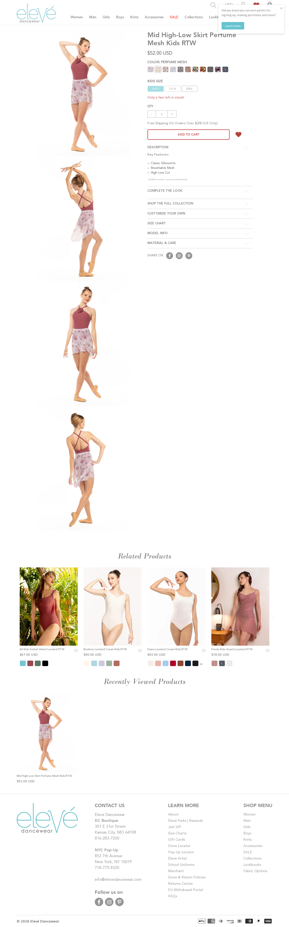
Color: (167, 61)
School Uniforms (181, 865)
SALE (247, 852)
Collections (252, 858)
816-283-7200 (107, 838)
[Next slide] (272, 618)
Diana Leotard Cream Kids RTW (167, 649)
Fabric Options (255, 871)
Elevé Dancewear (44, 920)
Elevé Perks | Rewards (185, 821)
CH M (172, 88)
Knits (247, 839)
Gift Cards (176, 839)
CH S (155, 88)
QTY (150, 106)
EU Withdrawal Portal (185, 890)
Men (247, 821)
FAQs (172, 896)
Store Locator (179, 846)
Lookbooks (252, 865)
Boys (247, 833)
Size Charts (177, 833)
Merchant (176, 871)
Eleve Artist (177, 858)
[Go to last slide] (17, 618)
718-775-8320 (107, 868)
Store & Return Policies (186, 877)
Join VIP (174, 827)
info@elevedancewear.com (118, 880)
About (173, 814)
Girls (246, 827)
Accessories (252, 846)
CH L (189, 88)
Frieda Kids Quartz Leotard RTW (231, 649)
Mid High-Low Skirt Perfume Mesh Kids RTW (44, 776)
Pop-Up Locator (181, 852)
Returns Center (180, 884)
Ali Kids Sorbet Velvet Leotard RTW (42, 649)
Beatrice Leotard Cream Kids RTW (105, 649)
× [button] (281, 8)
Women (249, 814)
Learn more (233, 26)
